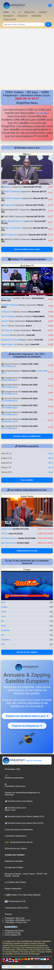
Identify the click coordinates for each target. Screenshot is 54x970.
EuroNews (5, 640)
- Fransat (15, 876)
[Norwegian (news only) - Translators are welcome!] (19, 959)
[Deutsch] (13, 959)
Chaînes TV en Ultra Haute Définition (25, 895)
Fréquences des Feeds (14, 931)
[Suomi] (44, 959)
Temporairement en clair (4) (21, 842)
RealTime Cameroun (12, 198)
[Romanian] (13, 961)
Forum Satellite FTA (13, 935)
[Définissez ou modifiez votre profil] (50, 6)
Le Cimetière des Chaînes (15, 882)
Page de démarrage (33, 760)
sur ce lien (42, 113)
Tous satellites (27, 480)
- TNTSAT (39, 874)
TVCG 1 (4, 534)
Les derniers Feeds (13, 933)
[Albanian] (19, 961)
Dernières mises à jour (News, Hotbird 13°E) (25, 816)
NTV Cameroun (10, 235)
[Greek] (41, 959)
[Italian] (29, 959)
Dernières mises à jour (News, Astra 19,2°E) (25, 823)
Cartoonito (5, 630)
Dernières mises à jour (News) (19, 801)
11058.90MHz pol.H (9, 421)
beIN (3, 602)
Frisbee (4, 607)
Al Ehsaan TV (6, 312)
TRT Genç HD (7, 330)
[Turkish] (3, 961)
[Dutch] (10, 959)
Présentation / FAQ (12, 769)
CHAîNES (43, 12)
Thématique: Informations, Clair (17, 920)
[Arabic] (47, 959)
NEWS (6, 12)
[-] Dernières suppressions (15, 836)
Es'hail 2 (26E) (23, 543)
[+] (14, 12)
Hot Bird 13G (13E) (30, 378)
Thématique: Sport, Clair (15, 918)
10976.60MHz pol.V (9, 408)
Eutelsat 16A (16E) (29, 385)
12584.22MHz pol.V (9, 380)
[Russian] (7, 961)
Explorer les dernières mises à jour (26, 716)
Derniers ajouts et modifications (27, 436)
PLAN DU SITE (10, 20)
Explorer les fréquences (26, 725)
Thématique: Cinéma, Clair (16, 922)
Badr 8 (29, 326)
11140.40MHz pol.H (9, 428)
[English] (3, 959)
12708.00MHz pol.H (9, 394)
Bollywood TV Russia (10, 340)
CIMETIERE (36, 16)
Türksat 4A (36, 330)
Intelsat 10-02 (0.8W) (27, 538)
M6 (2, 621)
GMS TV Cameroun (12, 192)
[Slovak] (38, 959)
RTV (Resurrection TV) (13, 221)
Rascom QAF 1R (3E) (32, 187)
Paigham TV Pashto (9, 305)
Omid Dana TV (7, 298)
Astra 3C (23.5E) (16, 534)
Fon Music (5, 335)
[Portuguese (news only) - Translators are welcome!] (22, 959)
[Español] (25, 959)
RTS (3, 644)
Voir (50, 453)
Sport (3, 626)
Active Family (6, 529)
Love (3, 616)
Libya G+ (5, 321)
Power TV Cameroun (12, 228)
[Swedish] (16, 959)
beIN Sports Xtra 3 (8, 543)
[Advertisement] (27, 57)
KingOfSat (43, 967)
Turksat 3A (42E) (28, 371)
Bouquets (9, 874)
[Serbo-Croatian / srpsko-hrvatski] (10, 961)
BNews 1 (7, 187)
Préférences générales (14, 778)
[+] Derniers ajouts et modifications (19, 830)
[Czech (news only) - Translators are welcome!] (35, 959)
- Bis (45, 874)
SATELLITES (29, 12)
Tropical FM (9, 205)
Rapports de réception (14, 861)
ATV (2, 635)
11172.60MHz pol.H (9, 401)
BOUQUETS (9, 16)
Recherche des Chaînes (27, 652)
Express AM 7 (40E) (29, 364)
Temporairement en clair (27, 551)
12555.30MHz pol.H (9, 387)
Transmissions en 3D (17, 901)
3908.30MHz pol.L (8, 366)
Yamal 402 (30, 335)
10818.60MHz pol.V (9, 415)
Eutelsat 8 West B (33, 321)
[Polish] (32, 959)
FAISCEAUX (23, 16)
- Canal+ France (28, 874)
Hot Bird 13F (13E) (29, 412)
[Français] (7, 959)
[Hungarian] (16, 961)
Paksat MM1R (34, 312)
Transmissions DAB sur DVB (16, 908)
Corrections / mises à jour (15, 786)
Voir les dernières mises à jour (27, 249)
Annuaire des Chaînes (14, 867)
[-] (19, 12)
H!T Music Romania (9, 538)
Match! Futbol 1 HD (9, 344)
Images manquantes (13, 889)
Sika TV (4, 326)
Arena (3, 612)
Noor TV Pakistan (8, 316)
